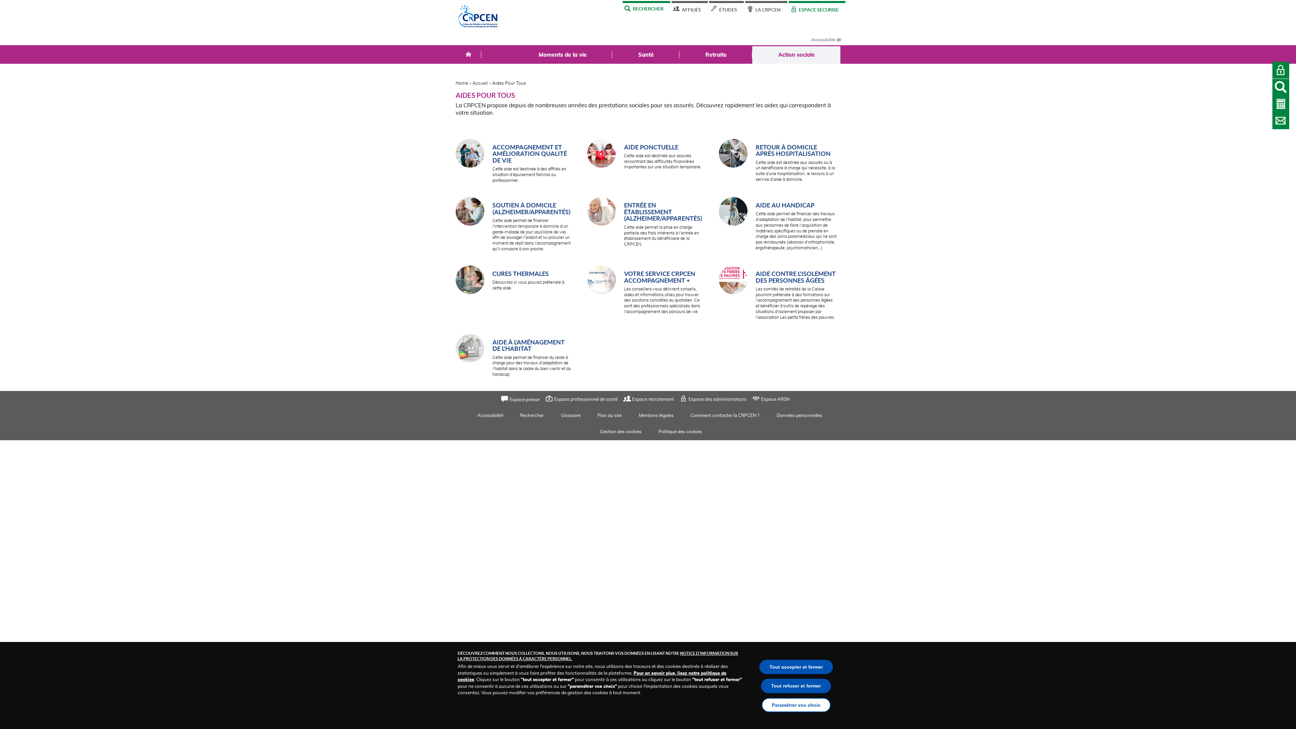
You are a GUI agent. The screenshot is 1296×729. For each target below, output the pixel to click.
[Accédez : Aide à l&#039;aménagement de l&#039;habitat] (470, 349)
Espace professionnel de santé (586, 399)
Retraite (716, 55)
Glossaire (570, 416)
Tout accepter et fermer (796, 667)
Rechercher (648, 8)
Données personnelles (799, 416)
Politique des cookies (680, 432)
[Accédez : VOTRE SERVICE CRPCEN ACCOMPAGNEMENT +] (601, 280)
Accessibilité (490, 416)
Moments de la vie (563, 55)
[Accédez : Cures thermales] (470, 280)
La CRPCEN (768, 9)
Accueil (480, 83)
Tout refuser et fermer (796, 686)
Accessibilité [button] (823, 40)
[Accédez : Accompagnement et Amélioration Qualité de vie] (470, 154)
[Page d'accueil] (478, 18)
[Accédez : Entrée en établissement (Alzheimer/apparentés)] (601, 212)
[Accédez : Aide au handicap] (733, 212)
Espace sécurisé (819, 9)
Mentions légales (656, 416)
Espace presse (525, 400)
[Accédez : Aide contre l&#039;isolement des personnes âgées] (733, 280)
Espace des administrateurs (717, 399)
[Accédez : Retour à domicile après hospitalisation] (733, 154)
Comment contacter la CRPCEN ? (1280, 120)
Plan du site (609, 416)
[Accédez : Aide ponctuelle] (601, 154)
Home (462, 83)
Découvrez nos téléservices (1280, 103)
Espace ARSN (775, 399)
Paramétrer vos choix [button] (796, 705)
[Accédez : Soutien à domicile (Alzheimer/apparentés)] (470, 212)
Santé (646, 55)
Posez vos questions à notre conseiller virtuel (1280, 87)
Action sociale (796, 55)
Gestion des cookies (621, 432)
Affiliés (691, 9)
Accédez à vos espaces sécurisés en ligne (1280, 70)
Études (728, 9)
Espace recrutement (653, 399)
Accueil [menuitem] (468, 54)
